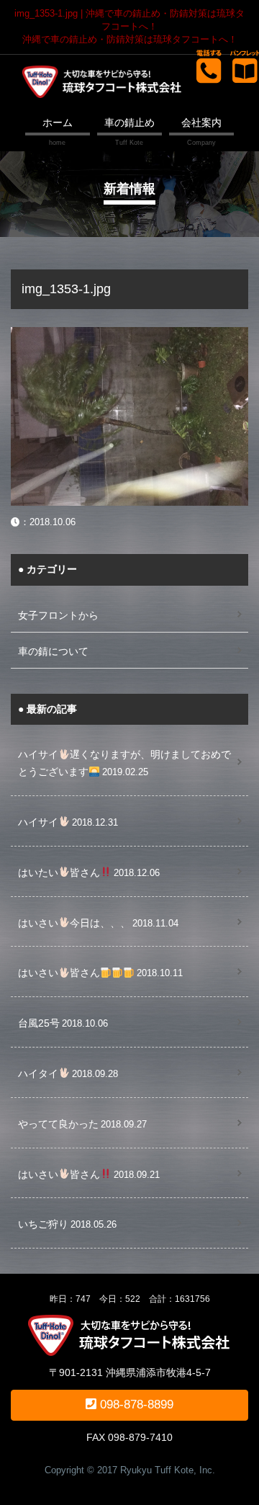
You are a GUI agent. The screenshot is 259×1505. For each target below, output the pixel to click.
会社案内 (201, 122)
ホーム (57, 122)
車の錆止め (129, 122)
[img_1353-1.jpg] (129, 335)
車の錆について (53, 651)
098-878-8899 (134, 1404)
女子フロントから (58, 615)
